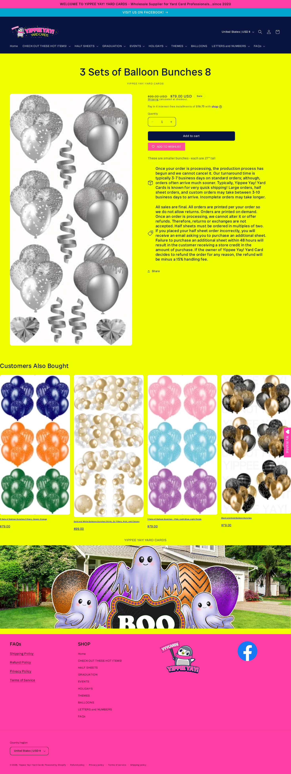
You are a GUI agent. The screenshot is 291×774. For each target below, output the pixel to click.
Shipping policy (138, 764)
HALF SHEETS (88, 667)
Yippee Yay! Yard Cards (31, 765)
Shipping (153, 99)
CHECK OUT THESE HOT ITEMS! (100, 660)
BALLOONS (86, 702)
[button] (46, 46)
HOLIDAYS (85, 688)
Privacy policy (96, 764)
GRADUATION (88, 674)
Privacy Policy (20, 671)
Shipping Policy (22, 653)
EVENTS (83, 681)
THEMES (84, 695)
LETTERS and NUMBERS (95, 709)
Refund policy (77, 764)
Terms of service (117, 764)
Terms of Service (22, 680)
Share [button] (156, 271)
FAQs (82, 716)
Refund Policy (20, 662)
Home (82, 653)
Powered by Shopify (55, 765)
